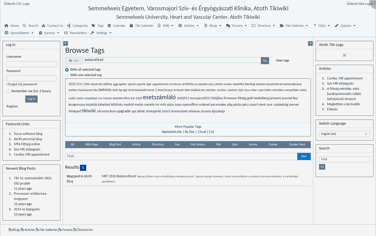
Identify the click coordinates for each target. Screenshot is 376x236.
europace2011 (201, 98)
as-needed (201, 84)
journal (287, 98)
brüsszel (179, 90)
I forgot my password (21, 84)
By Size (190, 132)
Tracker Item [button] (297, 144)
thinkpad (75, 111)
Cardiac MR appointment (32, 154)
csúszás (108, 98)
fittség (242, 98)
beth (115, 90)
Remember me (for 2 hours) (31, 91)
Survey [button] (253, 144)
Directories (84, 230)
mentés (149, 104)
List (211, 132)
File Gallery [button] (198, 144)
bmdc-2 (152, 90)
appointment (160, 84)
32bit (87, 84)
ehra (127, 98)
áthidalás (195, 111)
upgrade (124, 111)
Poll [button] (218, 144)
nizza (170, 104)
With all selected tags (85, 69)
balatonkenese (293, 84)
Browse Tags (85, 51)
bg (121, 90)
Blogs (16, 230)
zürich (166, 111)
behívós (105, 90)
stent (262, 104)
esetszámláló (160, 98)
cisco (247, 90)
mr (157, 104)
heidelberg (261, 98)
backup (250, 84)
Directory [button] (158, 144)
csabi (72, 98)
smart (253, 104)
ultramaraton (107, 111)
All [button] (72, 144)
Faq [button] (177, 144)
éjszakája (218, 111)
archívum (175, 84)
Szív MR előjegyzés (27, 149)
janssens (275, 98)
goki (250, 98)
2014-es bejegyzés (27, 209)
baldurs (74, 90)
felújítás (218, 98)
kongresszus (77, 104)
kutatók (92, 104)
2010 (72, 84)
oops (178, 104)
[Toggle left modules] (65, 43)
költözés (117, 104)
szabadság (281, 104)
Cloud (202, 132)
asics (211, 84)
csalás (80, 98)
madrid (129, 104)
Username (13, 57)
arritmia (188, 84)
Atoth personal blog (28, 139)
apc (149, 84)
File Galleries (48, 230)
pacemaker (219, 104)
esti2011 (183, 98)
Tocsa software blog (28, 134)
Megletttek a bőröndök (343, 104)
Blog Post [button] (115, 144)
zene (141, 111)
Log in (31, 99)
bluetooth (141, 90)
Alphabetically (172, 132)
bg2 (125, 90)
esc (133, 98)
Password (13, 71)
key (295, 98)
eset (139, 98)
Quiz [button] (235, 144)
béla (188, 90)
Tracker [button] (273, 144)
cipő (241, 90)
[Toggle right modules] (310, 43)
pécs (245, 104)
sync (270, 104)
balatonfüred (275, 84)
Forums (67, 230)
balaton (261, 84)
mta (163, 104)
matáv (139, 104)
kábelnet (104, 104)
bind (131, 90)
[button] (165, 26)
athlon (219, 84)
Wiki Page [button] (91, 144)
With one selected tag (85, 75)
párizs (237, 104)
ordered (205, 104)
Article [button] (136, 144)
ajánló (132, 84)
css (100, 98)
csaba (302, 90)
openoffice (190, 104)
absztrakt (97, 84)
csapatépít (91, 98)
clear (254, 90)
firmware (231, 98)
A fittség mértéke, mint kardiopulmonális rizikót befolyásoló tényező (344, 94)
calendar (211, 90)
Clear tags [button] (282, 60)
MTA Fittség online (27, 144)
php (230, 104)
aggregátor (120, 84)
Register (12, 106)
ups (134, 111)
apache (141, 84)
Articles (30, 230)
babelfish (239, 84)
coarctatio (265, 90)
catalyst (232, 90)
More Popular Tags (188, 127)
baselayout (86, 90)
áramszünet (180, 111)
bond (161, 90)
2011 (79, 84)
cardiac (222, 90)
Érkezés (332, 109)
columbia (278, 90)
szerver (294, 104)
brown (169, 90)
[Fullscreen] (373, 3)
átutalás (206, 111)
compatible (291, 90)
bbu (96, 90)
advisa (108, 84)
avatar (228, 84)
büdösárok (198, 90)
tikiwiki (89, 111)
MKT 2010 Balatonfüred (119, 176)
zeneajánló (154, 111)
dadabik (118, 98)
